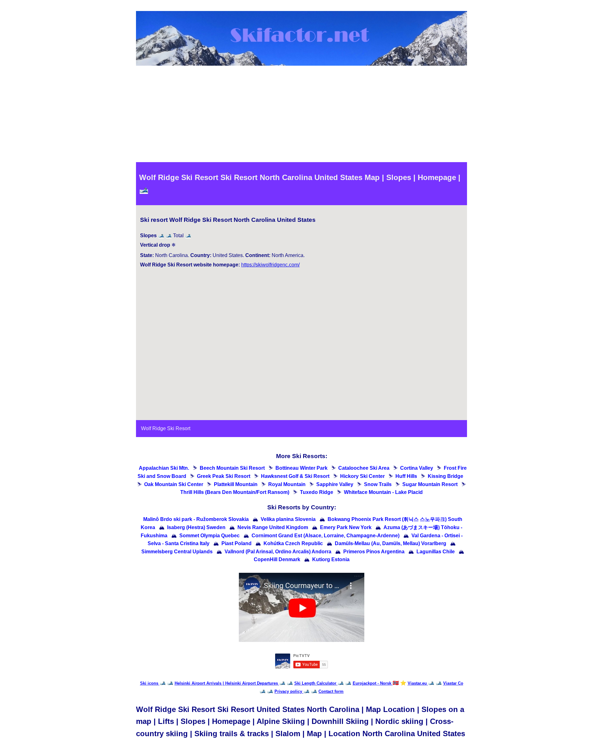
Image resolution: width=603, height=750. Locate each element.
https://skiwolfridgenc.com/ (270, 264)
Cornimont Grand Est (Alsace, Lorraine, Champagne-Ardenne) (325, 535)
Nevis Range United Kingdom (272, 527)
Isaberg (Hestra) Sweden (196, 527)
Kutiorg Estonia (331, 559)
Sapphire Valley (334, 484)
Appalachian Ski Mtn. (164, 468)
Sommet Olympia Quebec (209, 535)
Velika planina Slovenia (288, 519)
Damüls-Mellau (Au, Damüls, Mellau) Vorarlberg (390, 543)
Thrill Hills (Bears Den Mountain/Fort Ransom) (234, 492)
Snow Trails (378, 484)
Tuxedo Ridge (316, 492)
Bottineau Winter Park (301, 468)
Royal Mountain (287, 484)
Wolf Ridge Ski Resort (165, 428)
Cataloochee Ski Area (363, 468)
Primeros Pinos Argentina (374, 551)
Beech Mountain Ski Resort (232, 468)
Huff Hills (406, 476)
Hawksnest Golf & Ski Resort (295, 476)
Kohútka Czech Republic (293, 543)
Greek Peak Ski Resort (223, 476)
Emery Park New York (346, 527)
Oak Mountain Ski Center (173, 484)
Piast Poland (236, 543)
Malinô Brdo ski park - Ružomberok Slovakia (196, 519)
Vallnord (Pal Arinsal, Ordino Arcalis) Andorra (278, 551)
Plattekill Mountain (236, 484)
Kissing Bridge (445, 476)
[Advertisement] (301, 115)
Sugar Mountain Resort (430, 484)
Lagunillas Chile (435, 551)
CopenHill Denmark (277, 559)
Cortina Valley (416, 468)
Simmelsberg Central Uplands (177, 551)
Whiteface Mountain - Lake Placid (383, 492)
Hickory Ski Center (362, 476)
